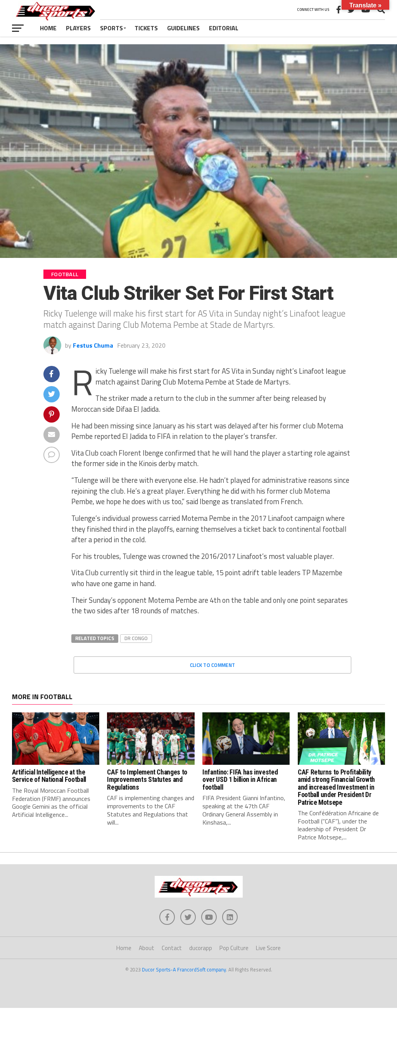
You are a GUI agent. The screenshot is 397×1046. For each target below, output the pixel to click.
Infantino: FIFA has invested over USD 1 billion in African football (240, 779)
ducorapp (200, 947)
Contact (172, 947)
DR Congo (136, 638)
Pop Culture (234, 947)
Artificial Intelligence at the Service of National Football (49, 775)
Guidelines (183, 28)
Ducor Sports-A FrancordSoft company (184, 969)
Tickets (146, 28)
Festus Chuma (93, 345)
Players (78, 28)
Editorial (223, 28)
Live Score (268, 947)
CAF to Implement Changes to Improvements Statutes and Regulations (147, 779)
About (146, 947)
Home (48, 28)
